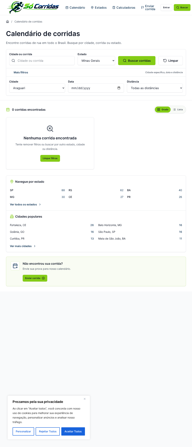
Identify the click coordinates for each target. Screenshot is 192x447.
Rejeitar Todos (48, 431)
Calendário (77, 7)
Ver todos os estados (23, 204)
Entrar (166, 7)
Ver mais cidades (21, 246)
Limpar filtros (50, 158)
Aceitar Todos (73, 431)
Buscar (184, 7)
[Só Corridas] (33, 7)
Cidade (13, 81)
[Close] (86, 399)
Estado (82, 54)
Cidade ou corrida (20, 54)
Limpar (173, 60)
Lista (180, 109)
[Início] (7, 21)
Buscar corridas (139, 60)
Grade (165, 109)
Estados (101, 7)
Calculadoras (125, 7)
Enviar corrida (150, 7)
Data (71, 81)
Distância (133, 81)
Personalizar (23, 431)
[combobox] (42, 60)
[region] (49, 417)
